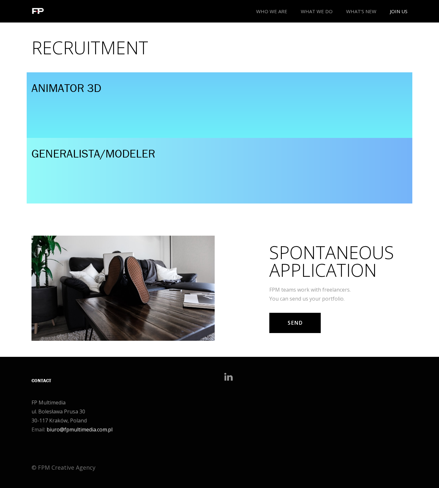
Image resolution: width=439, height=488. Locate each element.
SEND (295, 322)
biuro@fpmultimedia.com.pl (79, 429)
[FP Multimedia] (37, 11)
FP (34, 402)
